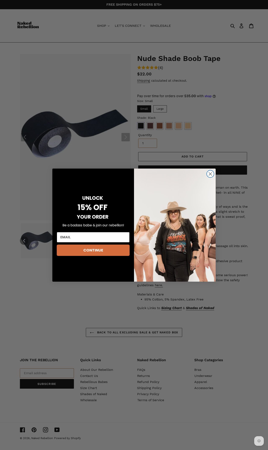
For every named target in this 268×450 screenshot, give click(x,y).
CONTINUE (93, 250)
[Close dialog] (210, 174)
